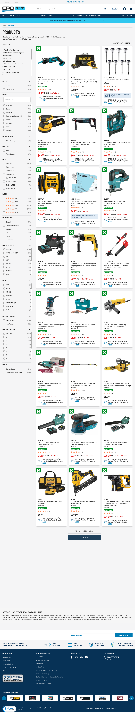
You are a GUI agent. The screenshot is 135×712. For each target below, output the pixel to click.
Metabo (21, 617)
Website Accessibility (42, 674)
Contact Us (39, 663)
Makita (40, 78)
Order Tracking (6, 657)
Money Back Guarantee (9, 667)
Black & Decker (110, 78)
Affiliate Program (41, 667)
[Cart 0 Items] (131, 8)
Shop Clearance (46, 16)
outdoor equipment (56, 615)
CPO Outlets (15, 2)
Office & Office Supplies (10, 50)
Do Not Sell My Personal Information (47, 708)
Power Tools (6, 58)
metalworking (90, 615)
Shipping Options (7, 664)
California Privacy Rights (43, 683)
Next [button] (103, 20)
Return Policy (6, 660)
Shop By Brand (127, 16)
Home (4, 25)
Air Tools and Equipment (10, 72)
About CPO (39, 657)
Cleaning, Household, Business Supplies (87, 16)
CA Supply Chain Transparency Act (46, 670)
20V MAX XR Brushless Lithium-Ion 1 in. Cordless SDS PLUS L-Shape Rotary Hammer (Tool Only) (117, 503)
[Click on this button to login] (124, 8)
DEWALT (120, 615)
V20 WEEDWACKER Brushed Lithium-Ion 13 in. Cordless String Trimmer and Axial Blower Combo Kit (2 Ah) (117, 266)
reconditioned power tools (39, 615)
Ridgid (26, 617)
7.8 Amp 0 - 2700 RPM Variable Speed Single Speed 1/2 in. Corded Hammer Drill (83, 266)
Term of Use (21, 708)
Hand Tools (6, 69)
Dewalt (73, 78)
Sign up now (123, 635)
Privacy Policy (30, 708)
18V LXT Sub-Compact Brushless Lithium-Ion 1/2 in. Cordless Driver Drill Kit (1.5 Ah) (51, 266)
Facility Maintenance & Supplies (13, 53)
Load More (84, 537)
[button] (16, 81)
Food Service (7, 55)
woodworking (77, 615)
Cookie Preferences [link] (42, 680)
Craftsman (108, 261)
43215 (44, 100)
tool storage (68, 615)
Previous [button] (32, 20)
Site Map (20, 710)
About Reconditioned (42, 660)
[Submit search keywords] (105, 9)
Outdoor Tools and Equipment (12, 64)
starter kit (67, 617)
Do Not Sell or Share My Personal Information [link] (49, 677)
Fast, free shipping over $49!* (75, 2)
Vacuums (5, 75)
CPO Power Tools (5, 2)
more (34, 617)
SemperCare (75, 199)
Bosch (73, 140)
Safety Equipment (8, 61)
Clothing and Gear (8, 66)
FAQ (3, 671)
